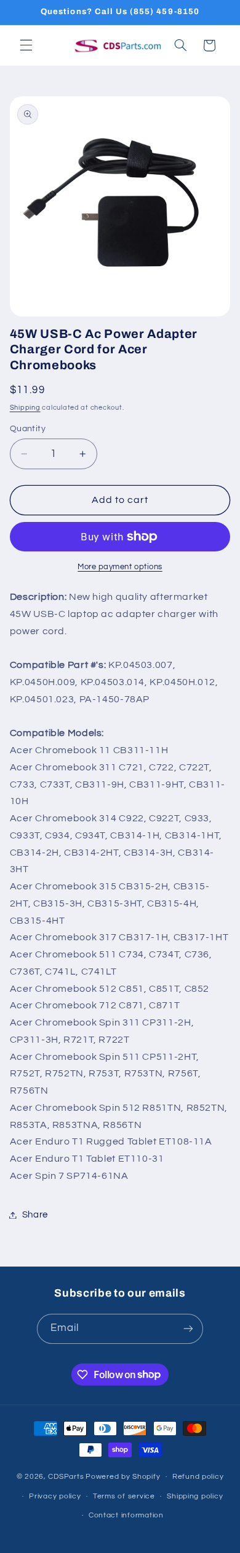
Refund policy (198, 1476)
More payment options (120, 567)
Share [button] (35, 1214)
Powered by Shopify (123, 1476)
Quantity (28, 428)
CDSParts (66, 1476)
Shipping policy (195, 1496)
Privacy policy (55, 1496)
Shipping (25, 407)
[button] (26, 45)
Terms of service (124, 1496)
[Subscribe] (188, 1329)
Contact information (126, 1515)
